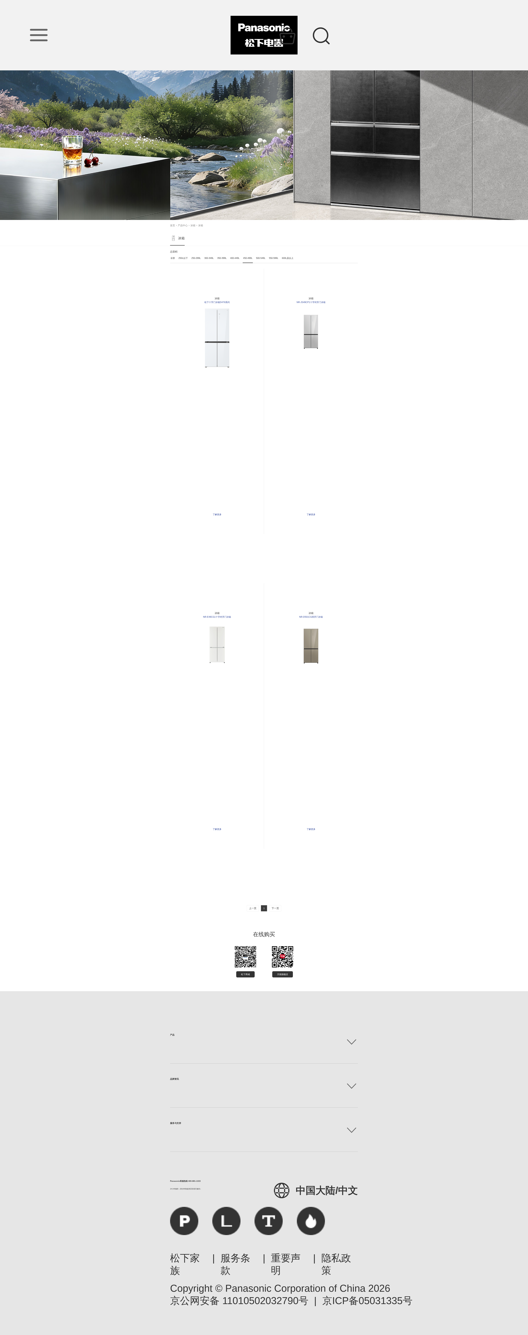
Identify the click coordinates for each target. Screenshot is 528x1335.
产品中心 (183, 225)
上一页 (252, 908)
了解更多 (217, 514)
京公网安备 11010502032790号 (239, 1300)
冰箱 (192, 225)
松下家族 (185, 1264)
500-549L (260, 258)
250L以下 (183, 258)
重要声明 (286, 1264)
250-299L (196, 258)
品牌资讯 (174, 1079)
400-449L (235, 258)
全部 (172, 258)
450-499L (247, 258)
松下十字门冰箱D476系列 (217, 302)
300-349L (209, 258)
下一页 (275, 908)
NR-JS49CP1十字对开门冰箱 (311, 302)
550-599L (273, 258)
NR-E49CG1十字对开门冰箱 (217, 617)
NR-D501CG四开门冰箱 (311, 617)
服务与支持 (175, 1123)
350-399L (222, 258)
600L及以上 (287, 258)
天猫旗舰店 (282, 974)
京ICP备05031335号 (367, 1300)
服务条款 (235, 1264)
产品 (172, 1035)
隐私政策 (336, 1264)
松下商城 (245, 974)
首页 (172, 225)
